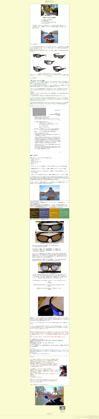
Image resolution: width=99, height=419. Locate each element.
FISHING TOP (49, 413)
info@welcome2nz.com (43, 384)
